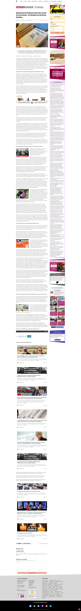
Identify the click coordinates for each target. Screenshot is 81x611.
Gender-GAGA (59, 1)
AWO (59, 580)
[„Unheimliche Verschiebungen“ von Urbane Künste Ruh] (53, 301)
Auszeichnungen (31, 581)
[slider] (46, 331)
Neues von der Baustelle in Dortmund (56, 86)
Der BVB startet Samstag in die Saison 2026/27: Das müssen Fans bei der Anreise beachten (56, 203)
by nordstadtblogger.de (40, 609)
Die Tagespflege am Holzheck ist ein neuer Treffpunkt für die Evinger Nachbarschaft (57, 135)
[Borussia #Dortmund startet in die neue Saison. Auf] (61, 311)
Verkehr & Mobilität (59, 595)
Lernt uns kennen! (32, 580)
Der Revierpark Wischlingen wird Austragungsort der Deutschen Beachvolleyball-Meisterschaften (56, 255)
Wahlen (44, 596)
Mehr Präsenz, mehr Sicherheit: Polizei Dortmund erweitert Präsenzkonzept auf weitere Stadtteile (56, 193)
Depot (61, 581)
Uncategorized (44, 595)
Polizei (55, 590)
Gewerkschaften (57, 585)
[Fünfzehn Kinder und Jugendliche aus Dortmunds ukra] (61, 321)
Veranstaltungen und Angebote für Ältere (57, 236)
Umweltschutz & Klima (56, 594)
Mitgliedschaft (31, 582)
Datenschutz (31, 585)
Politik (19, 20)
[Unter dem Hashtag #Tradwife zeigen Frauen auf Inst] (53, 311)
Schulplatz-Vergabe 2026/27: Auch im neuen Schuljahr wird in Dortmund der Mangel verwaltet (57, 152)
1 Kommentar (30, 20)
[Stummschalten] (44, 331)
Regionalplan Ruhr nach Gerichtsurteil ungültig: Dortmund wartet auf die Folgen (57, 98)
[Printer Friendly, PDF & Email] (44, 543)
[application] (32, 331)
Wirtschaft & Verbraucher (23, 20)
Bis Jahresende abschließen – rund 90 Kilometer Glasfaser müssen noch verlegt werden (56, 227)
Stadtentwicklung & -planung (46, 594)
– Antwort (25, 552)
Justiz (60, 586)
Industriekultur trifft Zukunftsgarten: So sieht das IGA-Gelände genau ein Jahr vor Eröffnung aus (57, 175)
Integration (49, 586)
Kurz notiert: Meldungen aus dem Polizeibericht (57, 148)
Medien (17, 20)
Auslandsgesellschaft (52, 580)
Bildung (51, 581)
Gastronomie (44, 585)
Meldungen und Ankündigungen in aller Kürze (57, 107)
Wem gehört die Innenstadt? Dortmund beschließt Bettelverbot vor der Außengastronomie (57, 232)
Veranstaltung (51, 595)
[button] (16, 543)
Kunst (43, 589)
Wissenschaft (59, 596)
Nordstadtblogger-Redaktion (55, 127)
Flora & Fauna (55, 584)
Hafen (43, 586)
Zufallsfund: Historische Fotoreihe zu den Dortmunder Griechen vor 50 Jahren (57, 112)
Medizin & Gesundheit (54, 589)
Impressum (30, 584)
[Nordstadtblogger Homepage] (16, 1)
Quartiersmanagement (45, 591)
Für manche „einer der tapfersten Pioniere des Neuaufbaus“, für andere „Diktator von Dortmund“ (57, 156)
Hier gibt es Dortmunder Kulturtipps (56, 208)
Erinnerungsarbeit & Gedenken (46, 584)
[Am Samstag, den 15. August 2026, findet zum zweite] (53, 321)
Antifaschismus (45, 580)
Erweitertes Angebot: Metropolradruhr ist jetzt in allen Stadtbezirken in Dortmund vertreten (57, 129)
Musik (61, 589)
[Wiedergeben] (17, 331)
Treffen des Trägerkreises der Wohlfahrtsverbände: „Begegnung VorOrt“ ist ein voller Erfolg (57, 103)
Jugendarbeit (55, 586)
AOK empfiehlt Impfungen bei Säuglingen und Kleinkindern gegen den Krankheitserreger (57, 184)
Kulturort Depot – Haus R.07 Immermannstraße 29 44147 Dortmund (22, 581)
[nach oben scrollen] (79, 609)
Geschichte (50, 585)
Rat (52, 591)
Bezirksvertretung (45, 581)
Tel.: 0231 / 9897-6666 (21, 585)
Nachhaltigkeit (44, 590)
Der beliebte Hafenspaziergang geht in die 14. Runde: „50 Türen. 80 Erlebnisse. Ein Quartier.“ (57, 216)
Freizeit (61, 584)
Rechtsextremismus (58, 591)
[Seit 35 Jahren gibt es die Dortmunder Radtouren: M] (61, 301)
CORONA (57, 581)
